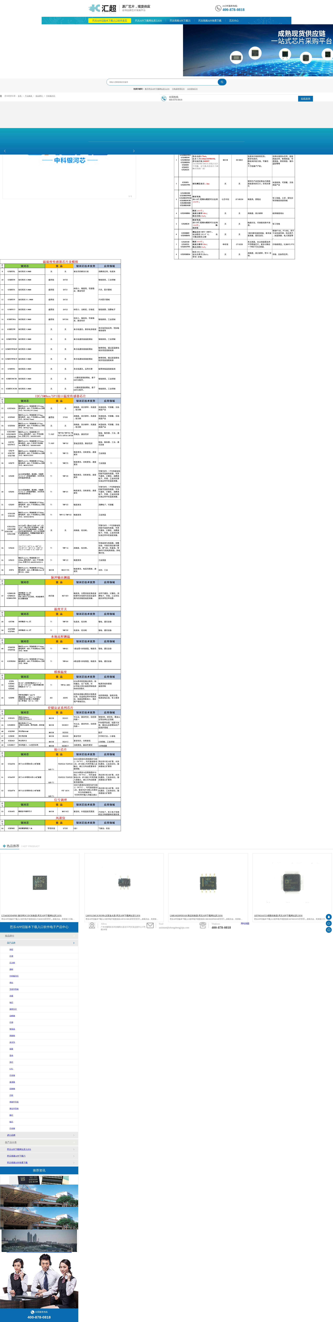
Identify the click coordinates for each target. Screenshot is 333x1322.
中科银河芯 (50, 96)
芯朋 (11, 1022)
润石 (11, 949)
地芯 (11, 1003)
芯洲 (11, 956)
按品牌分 (39, 96)
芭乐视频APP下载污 (180, 20)
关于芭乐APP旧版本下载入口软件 (144, 28)
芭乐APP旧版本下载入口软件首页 (109, 20)
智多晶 (12, 1029)
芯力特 (12, 963)
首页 (20, 96)
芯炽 (11, 1095)
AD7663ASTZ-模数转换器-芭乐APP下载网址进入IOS (278, 915)
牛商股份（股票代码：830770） (187, 939)
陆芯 (11, 1122)
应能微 (12, 1089)
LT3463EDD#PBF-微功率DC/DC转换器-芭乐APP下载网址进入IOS (31, 915)
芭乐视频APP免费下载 (209, 20)
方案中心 (97, 28)
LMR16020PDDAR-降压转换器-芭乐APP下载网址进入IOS (196, 915)
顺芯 (11, 1115)
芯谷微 (12, 1075)
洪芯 (11, 1062)
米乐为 (12, 1042)
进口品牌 (11, 1135)
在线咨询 (305, 98)
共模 (11, 996)
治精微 (12, 1016)
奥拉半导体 (14, 1109)
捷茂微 (12, 1082)
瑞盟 (11, 1049)
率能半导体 (14, 1102)
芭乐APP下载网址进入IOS (148, 20)
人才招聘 (174, 28)
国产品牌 (11, 943)
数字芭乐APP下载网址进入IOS (157, 89)
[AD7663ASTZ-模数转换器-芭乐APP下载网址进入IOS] (292, 882)
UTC (11, 1069)
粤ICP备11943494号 (155, 939)
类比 (11, 983)
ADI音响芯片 (192, 89)
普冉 (11, 1056)
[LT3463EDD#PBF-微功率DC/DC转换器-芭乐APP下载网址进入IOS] (39, 882)
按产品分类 (11, 1142)
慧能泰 (12, 1036)
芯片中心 (234, 20)
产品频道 (29, 96)
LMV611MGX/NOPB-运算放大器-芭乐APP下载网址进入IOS (113, 915)
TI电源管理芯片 (178, 89)
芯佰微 (12, 1128)
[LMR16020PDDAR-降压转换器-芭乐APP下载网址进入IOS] (208, 882)
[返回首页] (329, 930)
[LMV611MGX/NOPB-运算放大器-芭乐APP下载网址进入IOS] (123, 882)
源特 (11, 969)
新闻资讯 (114, 28)
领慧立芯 (13, 1009)
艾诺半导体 (14, 989)
